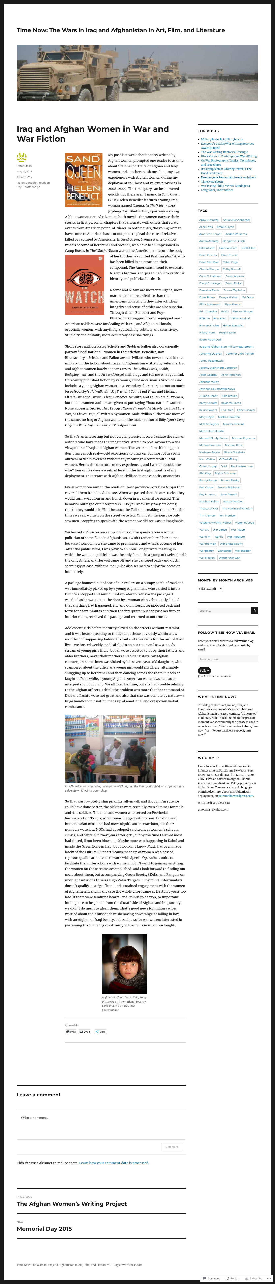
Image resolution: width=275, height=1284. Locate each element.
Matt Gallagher (209, 424)
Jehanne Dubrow (210, 353)
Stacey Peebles (233, 501)
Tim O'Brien (207, 515)
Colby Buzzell (232, 269)
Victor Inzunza (244, 522)
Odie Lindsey (208, 466)
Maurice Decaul (233, 424)
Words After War (229, 557)
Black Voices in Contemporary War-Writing (229, 156)
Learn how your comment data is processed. (114, 1163)
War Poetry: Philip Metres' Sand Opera (225, 186)
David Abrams (234, 276)
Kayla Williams (231, 402)
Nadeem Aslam (209, 452)
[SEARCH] (254, 610)
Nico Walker (207, 459)
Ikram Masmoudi (210, 339)
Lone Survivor (246, 410)
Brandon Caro (228, 248)
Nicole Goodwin (234, 452)
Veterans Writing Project (215, 522)
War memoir (207, 543)
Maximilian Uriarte (211, 431)
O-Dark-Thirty (228, 459)
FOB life (204, 318)
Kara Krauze (229, 395)
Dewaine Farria (209, 290)
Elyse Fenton (232, 304)
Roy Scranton (207, 494)
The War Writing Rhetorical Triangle (224, 152)
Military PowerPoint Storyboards (222, 139)
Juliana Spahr (208, 395)
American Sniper (210, 234)
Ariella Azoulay (209, 241)
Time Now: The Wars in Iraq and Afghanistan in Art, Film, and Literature (121, 30)
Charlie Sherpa (209, 269)
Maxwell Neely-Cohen (213, 438)
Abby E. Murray (209, 219)
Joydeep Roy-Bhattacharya (217, 388)
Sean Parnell (228, 494)
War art (204, 529)
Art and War (24, 177)
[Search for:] (224, 610)
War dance (220, 529)
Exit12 (225, 311)
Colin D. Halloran (210, 276)
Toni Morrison (228, 515)
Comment (171, 1146)
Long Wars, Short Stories (217, 190)
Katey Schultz (208, 402)
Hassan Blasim (209, 325)
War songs (224, 550)
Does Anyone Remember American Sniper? (228, 177)
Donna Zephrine (234, 290)
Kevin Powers (208, 410)
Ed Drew (248, 297)
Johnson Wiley (209, 381)
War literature (236, 536)
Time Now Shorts (212, 181)
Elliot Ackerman (209, 304)
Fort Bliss (220, 318)
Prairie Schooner (225, 473)
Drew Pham (207, 297)
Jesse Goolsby (208, 374)
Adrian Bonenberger (236, 219)
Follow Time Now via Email (226, 633)
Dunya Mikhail (228, 297)
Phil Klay (205, 473)
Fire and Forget (243, 311)
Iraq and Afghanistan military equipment (226, 346)
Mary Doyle (206, 417)
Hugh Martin (227, 332)
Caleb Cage (230, 262)
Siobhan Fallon (209, 501)
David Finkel (233, 283)
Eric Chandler (208, 311)
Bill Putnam (207, 248)
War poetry (206, 550)
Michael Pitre (233, 445)
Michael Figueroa (243, 438)
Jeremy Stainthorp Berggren (218, 367)
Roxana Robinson (228, 487)
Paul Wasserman (242, 466)
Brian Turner (229, 255)
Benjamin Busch (234, 241)
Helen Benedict (27, 182)
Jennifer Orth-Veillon (240, 353)
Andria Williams (236, 234)
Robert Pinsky (230, 480)
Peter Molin (24, 165)
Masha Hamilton (229, 417)
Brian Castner (208, 255)
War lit (218, 536)
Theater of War (208, 508)
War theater (243, 550)
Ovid (224, 466)
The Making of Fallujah (237, 508)
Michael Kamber (210, 445)
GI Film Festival (240, 318)
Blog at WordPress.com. (128, 1265)
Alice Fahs (206, 226)
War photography (231, 543)
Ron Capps (206, 487)
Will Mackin (207, 557)
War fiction (238, 529)
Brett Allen (248, 248)
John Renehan (231, 374)
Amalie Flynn (225, 226)
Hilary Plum (207, 332)
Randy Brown (208, 480)
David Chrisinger (210, 283)
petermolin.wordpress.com (235, 796)
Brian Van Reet (209, 262)
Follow (204, 670)
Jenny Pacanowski (211, 360)
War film (204, 536)
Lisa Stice (227, 410)
